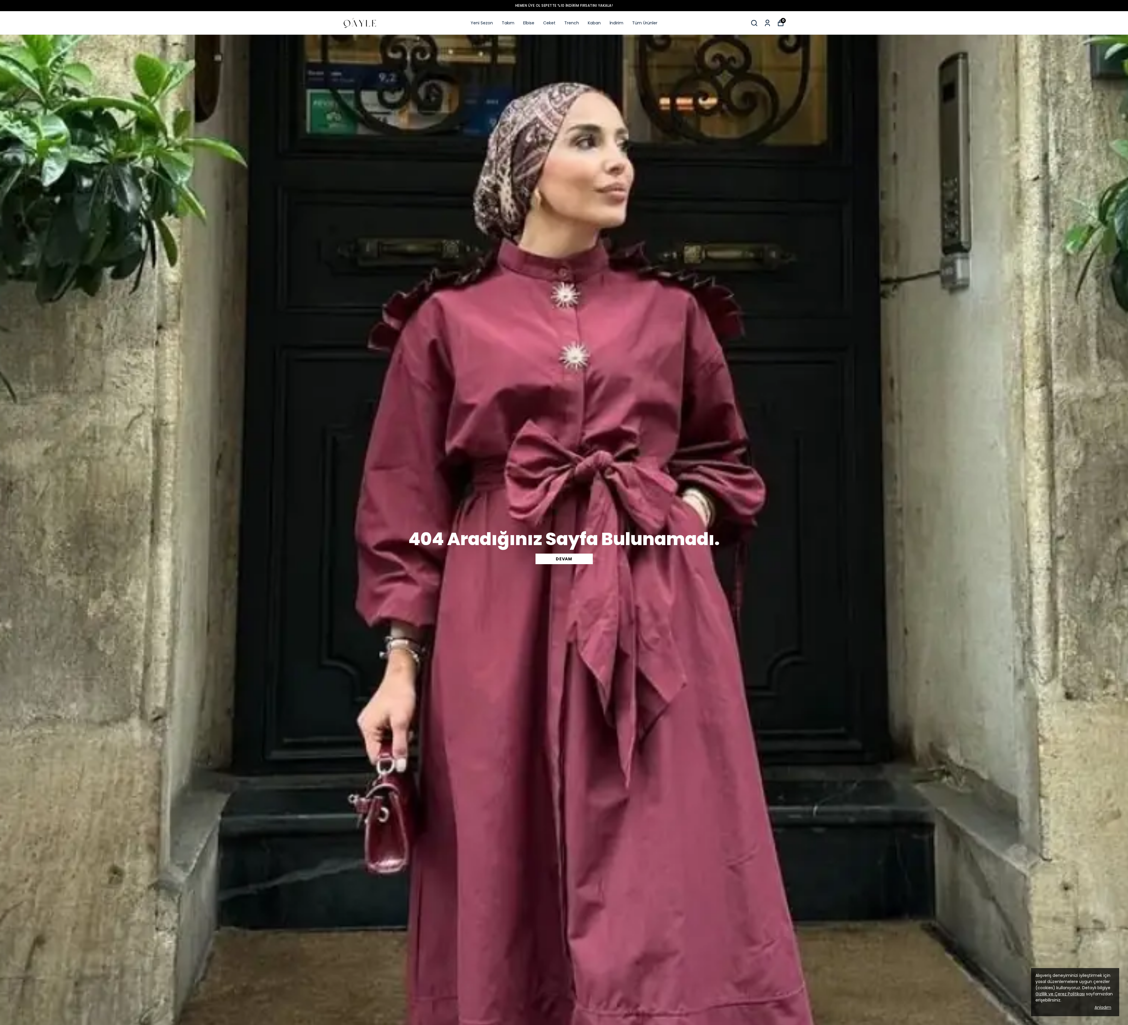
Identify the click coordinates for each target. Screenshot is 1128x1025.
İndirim (616, 23)
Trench (571, 23)
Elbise (528, 23)
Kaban (594, 23)
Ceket (549, 23)
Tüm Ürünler (644, 23)
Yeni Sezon (482, 23)
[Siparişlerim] (767, 23)
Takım (508, 23)
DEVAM (564, 559)
